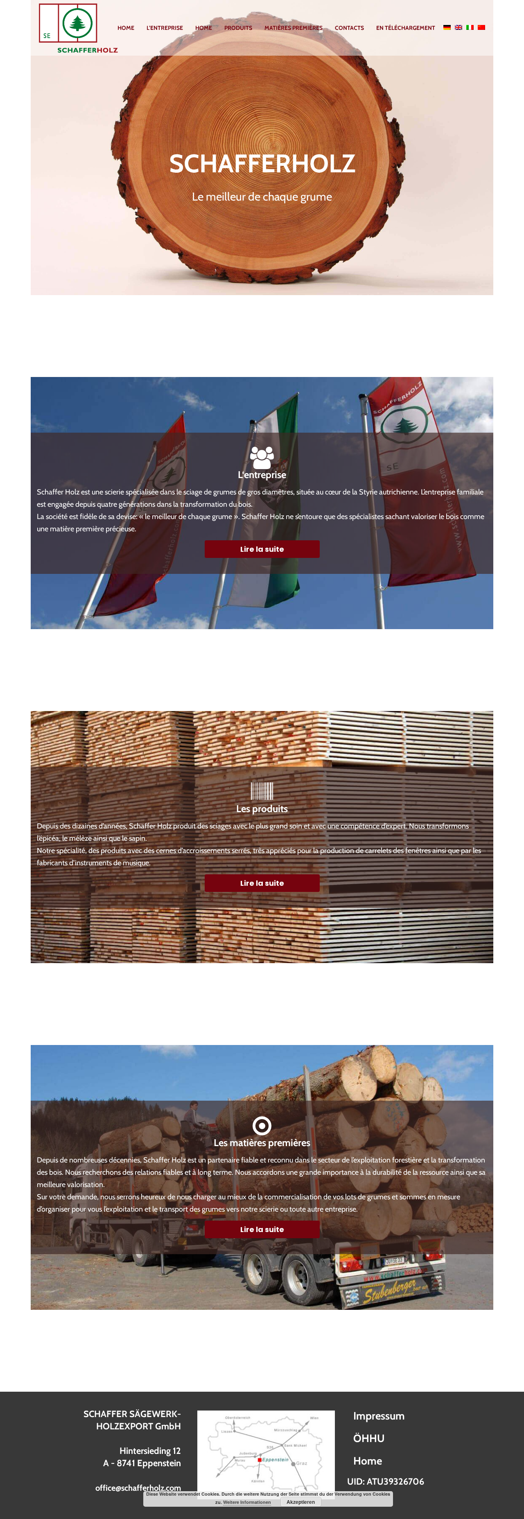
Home (367, 1460)
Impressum (379, 1415)
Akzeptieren (301, 1501)
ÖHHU (369, 1438)
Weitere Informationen (247, 1502)
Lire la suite (262, 549)
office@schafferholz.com (138, 1488)
